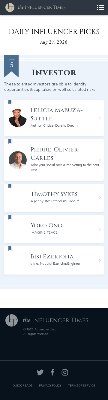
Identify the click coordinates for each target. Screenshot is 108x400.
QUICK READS (22, 385)
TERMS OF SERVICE (81, 385)
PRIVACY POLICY (50, 385)
